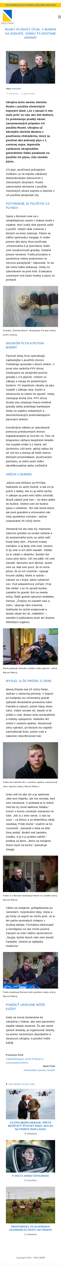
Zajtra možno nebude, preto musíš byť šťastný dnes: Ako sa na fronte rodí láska (30, 1126)
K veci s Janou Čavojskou (30, 1176)
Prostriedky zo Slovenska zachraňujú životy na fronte (30, 1228)
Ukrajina (16, 89)
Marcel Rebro (29, 94)
